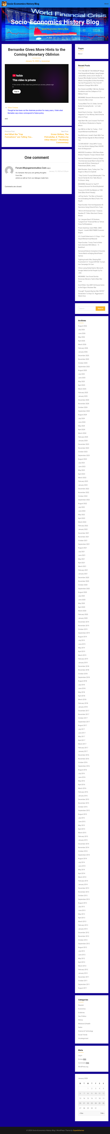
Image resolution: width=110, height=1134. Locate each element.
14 (84, 1098)
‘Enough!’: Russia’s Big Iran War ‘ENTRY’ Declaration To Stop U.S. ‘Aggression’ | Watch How (91, 293)
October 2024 (82, 407)
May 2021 (81, 559)
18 (99, 1098)
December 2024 (83, 400)
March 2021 (82, 566)
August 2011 (82, 988)
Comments (83, 1063)
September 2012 (84, 943)
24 (96, 1103)
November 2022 (83, 492)
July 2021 (81, 551)
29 (88, 1108)
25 (99, 1103)
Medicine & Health (84, 1024)
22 (88, 1103)
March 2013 (82, 921)
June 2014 (81, 866)
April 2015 (81, 829)
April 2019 (81, 651)
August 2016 (82, 770)
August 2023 (82, 459)
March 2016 (82, 788)
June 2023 (81, 466)
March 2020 (82, 611)
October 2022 (82, 496)
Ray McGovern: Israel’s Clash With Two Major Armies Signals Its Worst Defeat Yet (91, 137)
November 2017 (83, 714)
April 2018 (81, 696)
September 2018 (84, 677)
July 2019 (81, 640)
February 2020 (83, 614)
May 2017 (81, 736)
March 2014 (82, 877)
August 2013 (82, 903)
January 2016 (83, 796)
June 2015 (81, 821)
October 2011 (82, 980)
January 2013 (83, 929)
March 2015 (82, 833)
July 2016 (81, 773)
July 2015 (81, 818)
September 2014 (84, 855)
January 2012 (83, 973)
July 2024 (81, 418)
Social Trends (82, 1035)
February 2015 (83, 836)
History (80, 1020)
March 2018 (82, 699)
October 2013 (82, 895)
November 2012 (83, 936)
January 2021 (83, 574)
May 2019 (81, 648)
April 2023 (81, 474)
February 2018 (83, 703)
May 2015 (81, 825)
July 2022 (81, 507)
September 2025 (84, 366)
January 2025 (83, 396)
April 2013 (81, 918)
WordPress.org (83, 1067)
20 (80, 1103)
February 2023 (83, 481)
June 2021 (81, 555)
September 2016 (84, 766)
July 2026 (81, 329)
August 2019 (82, 637)
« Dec (81, 1113)
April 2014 (81, 873)
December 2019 (83, 622)
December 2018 (83, 666)
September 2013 (84, 899)
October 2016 (82, 762)
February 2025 (83, 392)
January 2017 (83, 751)
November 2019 (83, 625)
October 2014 (82, 851)
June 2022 (81, 511)
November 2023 (83, 448)
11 (99, 1093)
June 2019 (81, 644)
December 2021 (83, 533)
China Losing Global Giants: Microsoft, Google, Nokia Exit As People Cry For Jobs (90, 270)
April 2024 (81, 429)
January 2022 (83, 529)
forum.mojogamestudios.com (31, 168)
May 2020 (81, 603)
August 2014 (82, 858)
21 (84, 1103)
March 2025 (82, 389)
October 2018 (82, 674)
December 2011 (83, 977)
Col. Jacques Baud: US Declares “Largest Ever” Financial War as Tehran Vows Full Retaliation (91, 222)
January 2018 (83, 707)
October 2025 (82, 363)
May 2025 (81, 381)
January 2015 (83, 840)
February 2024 (83, 437)
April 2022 (81, 518)
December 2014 (83, 844)
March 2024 (82, 433)
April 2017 (81, 740)
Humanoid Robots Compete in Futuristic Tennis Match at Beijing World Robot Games (91, 253)
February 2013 (83, 925)
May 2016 (81, 781)
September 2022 (84, 500)
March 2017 (82, 744)
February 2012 (83, 969)
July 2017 (81, 729)
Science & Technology (85, 1031)
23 (92, 1103)
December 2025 (83, 355)
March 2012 (82, 966)
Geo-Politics (82, 1016)
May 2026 (81, 337)
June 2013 (81, 910)
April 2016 (81, 784)
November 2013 (83, 892)
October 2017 (82, 718)
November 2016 (83, 759)
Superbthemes (78, 1130)
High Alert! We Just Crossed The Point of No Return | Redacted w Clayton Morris (91, 123)
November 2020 (83, 581)
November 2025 (83, 359)
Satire (80, 1027)
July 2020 (81, 596)
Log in (80, 1055)
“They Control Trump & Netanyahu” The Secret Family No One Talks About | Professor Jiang (91, 178)
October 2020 (82, 585)
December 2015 (83, 799)
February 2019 (83, 659)
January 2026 (83, 352)
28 (84, 1108)
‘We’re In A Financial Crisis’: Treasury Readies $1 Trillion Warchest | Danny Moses (90, 213)
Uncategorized (83, 1038)
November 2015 (83, 803)
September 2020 (84, 588)
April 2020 (81, 607)
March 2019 (82, 655)
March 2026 (82, 344)
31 (96, 1108)
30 (92, 1108)
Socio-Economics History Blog (23, 3)
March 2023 (82, 477)
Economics (82, 1009)
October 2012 (82, 940)
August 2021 (82, 548)
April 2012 (81, 962)
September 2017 (84, 722)
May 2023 (81, 470)
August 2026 (82, 326)
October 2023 (82, 452)
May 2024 (81, 426)
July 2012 (81, 951)
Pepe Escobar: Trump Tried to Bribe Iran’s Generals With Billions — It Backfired (90, 245)
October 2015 (82, 807)
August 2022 (82, 503)
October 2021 (82, 540)
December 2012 (83, 932)
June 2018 (81, 688)
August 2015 (82, 814)
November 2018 (83, 670)
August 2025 (82, 370)
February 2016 (83, 792)
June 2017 (81, 733)
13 (80, 1098)
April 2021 (81, 563)
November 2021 (83, 537)
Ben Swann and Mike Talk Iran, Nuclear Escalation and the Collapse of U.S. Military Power (91, 91)
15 (88, 1098)
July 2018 (81, 685)
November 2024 (83, 403)
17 (96, 1098)
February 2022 (83, 526)
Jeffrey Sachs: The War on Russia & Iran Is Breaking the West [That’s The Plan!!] (90, 198)
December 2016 (83, 755)
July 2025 (81, 374)
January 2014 (83, 884)
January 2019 (83, 662)
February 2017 (83, 748)
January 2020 (83, 618)
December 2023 (83, 444)
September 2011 (84, 984)
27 (80, 1108)
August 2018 (82, 681)
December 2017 (83, 711)
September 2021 (84, 544)
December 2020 (83, 577)
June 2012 (81, 955)
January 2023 (83, 485)
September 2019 (84, 633)
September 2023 (84, 455)
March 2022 (82, 522)
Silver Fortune (13, 108)
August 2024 (82, 415)
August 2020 (82, 592)
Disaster (81, 1005)
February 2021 (83, 570)
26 (103, 1103)
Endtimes (81, 1012)
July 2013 (81, 907)
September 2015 (84, 810)
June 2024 (81, 422)
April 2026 (81, 341)
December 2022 (83, 489)
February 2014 (83, 881)
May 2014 (81, 870)
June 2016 (81, 777)
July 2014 (81, 862)
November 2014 (83, 847)
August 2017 (82, 725)
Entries (82, 1059)
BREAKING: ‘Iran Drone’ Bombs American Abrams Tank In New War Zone (90, 279)
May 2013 (81, 914)
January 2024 (83, 440)
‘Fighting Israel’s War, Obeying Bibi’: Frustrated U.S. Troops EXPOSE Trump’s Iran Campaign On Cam (91, 262)
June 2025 (81, 378)
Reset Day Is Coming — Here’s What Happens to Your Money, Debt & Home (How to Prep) (91, 114)
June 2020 (81, 600)
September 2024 (84, 411)
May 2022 (81, 514)
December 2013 (83, 888)
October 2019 (82, 629)
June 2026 (81, 333)
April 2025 (81, 385)
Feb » (102, 1113)
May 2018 (81, 692)
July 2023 (81, 463)
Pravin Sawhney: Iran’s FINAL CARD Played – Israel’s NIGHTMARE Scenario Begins (91, 230)
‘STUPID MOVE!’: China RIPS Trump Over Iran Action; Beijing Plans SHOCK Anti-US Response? (90, 146)
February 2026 (83, 348)
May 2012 (81, 958)
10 (96, 1093)
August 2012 (82, 947)
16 (92, 1098)
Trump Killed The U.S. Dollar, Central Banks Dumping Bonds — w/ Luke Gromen (90, 106)
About (106, 4)
